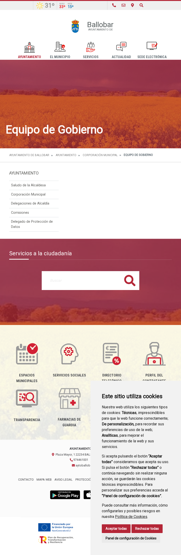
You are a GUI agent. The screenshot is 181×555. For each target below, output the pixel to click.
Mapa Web (44, 479)
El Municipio (60, 57)
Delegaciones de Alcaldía (30, 203)
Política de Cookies (131, 516)
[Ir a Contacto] (123, 5)
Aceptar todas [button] (116, 528)
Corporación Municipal (100, 155)
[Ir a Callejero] (132, 5)
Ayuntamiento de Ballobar (29, 155)
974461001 (80, 459)
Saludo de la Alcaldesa (28, 185)
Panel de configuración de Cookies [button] (131, 538)
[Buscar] (141, 5)
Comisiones (20, 213)
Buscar (130, 280)
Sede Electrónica (152, 57)
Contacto (26, 479)
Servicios (91, 57)
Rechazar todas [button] (147, 528)
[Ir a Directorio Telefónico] (114, 5)
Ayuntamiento (29, 57)
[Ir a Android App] (65, 494)
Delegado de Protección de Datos (32, 224)
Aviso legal (63, 479)
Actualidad (121, 57)
